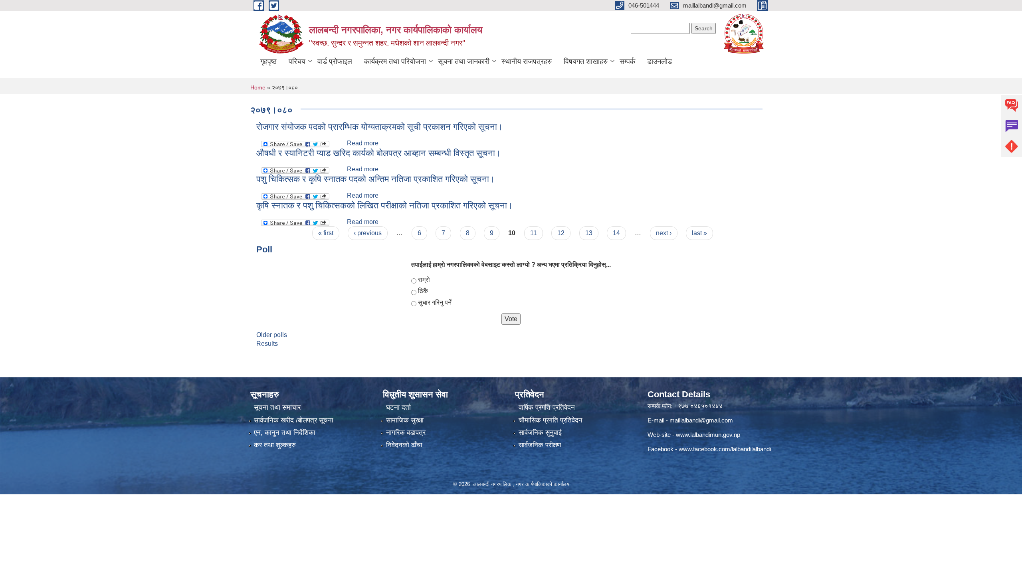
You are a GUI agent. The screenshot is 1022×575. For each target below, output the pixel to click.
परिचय (297, 61)
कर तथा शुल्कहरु (275, 445)
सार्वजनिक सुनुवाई (540, 432)
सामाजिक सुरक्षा (405, 420)
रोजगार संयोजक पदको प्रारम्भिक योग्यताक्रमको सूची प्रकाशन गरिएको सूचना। (379, 127)
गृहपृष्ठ (268, 61)
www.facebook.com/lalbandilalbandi (725, 449)
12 (560, 233)
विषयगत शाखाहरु (586, 61)
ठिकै (423, 291)
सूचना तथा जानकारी (463, 61)
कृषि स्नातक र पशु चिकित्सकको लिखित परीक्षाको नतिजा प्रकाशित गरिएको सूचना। (384, 205)
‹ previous (368, 233)
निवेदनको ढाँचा (404, 445)
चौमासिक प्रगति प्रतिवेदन (550, 420)
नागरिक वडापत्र (406, 432)
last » (699, 233)
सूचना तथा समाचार (277, 407)
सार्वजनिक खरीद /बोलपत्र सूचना (293, 420)
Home (257, 87)
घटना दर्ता (398, 407)
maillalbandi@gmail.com (701, 420)
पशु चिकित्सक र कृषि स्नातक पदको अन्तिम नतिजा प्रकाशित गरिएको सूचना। (375, 179)
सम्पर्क (627, 61)
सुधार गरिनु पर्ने (435, 302)
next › (663, 233)
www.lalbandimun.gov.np (708, 434)
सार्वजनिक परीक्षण (540, 445)
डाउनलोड (659, 61)
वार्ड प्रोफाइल (334, 61)
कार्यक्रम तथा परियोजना (395, 61)
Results (267, 343)
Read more (362, 143)
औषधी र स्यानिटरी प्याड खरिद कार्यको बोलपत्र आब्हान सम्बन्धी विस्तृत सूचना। (378, 153)
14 (616, 233)
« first (325, 233)
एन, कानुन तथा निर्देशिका (284, 432)
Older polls (271, 334)
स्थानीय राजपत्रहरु (526, 61)
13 (588, 233)
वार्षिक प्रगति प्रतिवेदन (547, 407)
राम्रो (424, 279)
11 (533, 233)
